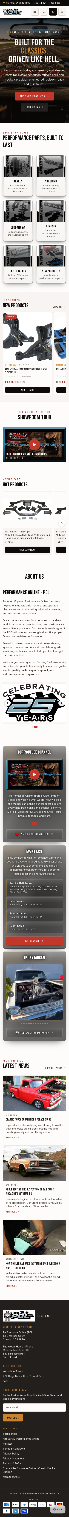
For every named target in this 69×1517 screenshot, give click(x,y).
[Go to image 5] (32, 1023)
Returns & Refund (13, 1463)
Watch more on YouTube (35, 834)
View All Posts (54, 1068)
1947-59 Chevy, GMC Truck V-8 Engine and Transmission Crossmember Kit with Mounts (27, 537)
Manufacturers (11, 1476)
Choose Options (27, 549)
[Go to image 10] (45, 1023)
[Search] (44, 12)
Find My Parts (34, 107)
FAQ (5, 1381)
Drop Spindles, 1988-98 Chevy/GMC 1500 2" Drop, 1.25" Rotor (26, 370)
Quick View (27, 356)
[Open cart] (53, 12)
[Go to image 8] (40, 1023)
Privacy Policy (11, 1453)
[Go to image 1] (33, 727)
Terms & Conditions (14, 1448)
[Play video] (34, 775)
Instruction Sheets (13, 1371)
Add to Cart (27, 389)
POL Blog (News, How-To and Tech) (24, 1376)
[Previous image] (7, 703)
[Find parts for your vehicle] (35, 12)
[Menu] (62, 12)
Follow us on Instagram (35, 1032)
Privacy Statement (13, 1458)
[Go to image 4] (28, 1023)
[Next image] (61, 703)
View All (58, 307)
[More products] (61, 523)
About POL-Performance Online (21, 1438)
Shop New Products (32, 96)
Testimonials (10, 1433)
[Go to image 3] (26, 1023)
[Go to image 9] (42, 1023)
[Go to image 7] (38, 1023)
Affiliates (8, 1443)
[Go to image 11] (47, 1023)
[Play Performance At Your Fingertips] (34, 444)
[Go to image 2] (37, 727)
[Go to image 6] (35, 1023)
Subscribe (13, 1417)
